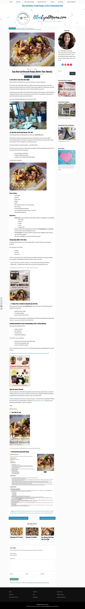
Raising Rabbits (71, 1)
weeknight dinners (48, 513)
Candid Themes (55, 606)
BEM (36, 69)
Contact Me (59, 591)
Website (42, 573)
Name (11, 573)
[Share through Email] (1, 309)
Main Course (40, 74)
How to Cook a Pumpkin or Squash (19, 518)
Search (59, 71)
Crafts (52, 1)
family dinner (13, 513)
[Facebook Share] (1, 298)
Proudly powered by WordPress (33, 606)
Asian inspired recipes (19, 511)
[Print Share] (1, 306)
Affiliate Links (60, 594)
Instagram (36, 400)
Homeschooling (42, 1)
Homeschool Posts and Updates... (66, 125)
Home (11, 1)
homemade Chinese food (23, 513)
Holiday (27, 74)
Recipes (18, 1)
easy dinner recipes (48, 511)
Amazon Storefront (61, 597)
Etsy (34, 594)
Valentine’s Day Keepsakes (47, 518)
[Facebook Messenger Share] (1, 301)
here (39, 448)
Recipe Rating (13, 553)
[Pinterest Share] (1, 304)
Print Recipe (36, 76)
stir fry (42, 513)
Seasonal (60, 1)
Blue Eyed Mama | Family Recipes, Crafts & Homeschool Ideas (42, 5)
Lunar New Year (32, 74)
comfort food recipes (39, 511)
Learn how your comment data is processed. (38, 582)
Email (27, 573)
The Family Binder (29, 1)
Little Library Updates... (64, 102)
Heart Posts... (61, 148)
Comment (12, 558)
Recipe (23, 74)
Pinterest (35, 591)
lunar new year (32, 513)
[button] (1, 311)
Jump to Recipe (28, 76)
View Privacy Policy (13, 597)
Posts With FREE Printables (65, 80)
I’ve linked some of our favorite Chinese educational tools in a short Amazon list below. (29, 353)
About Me (66, 31)
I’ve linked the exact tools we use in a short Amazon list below (23, 267)
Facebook (42, 400)
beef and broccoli (29, 511)
